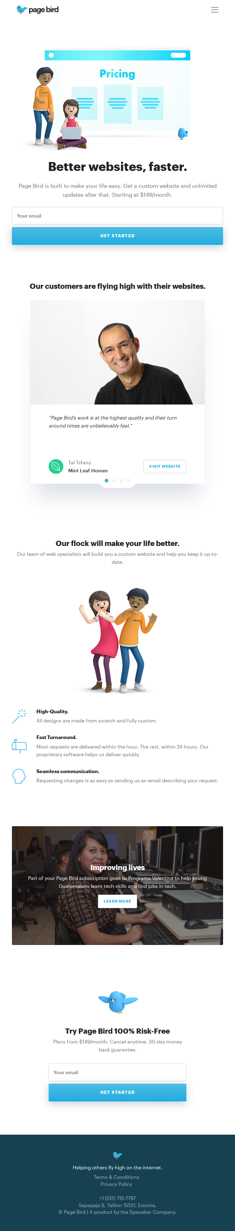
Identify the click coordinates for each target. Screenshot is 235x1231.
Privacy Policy (116, 1184)
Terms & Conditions (116, 1177)
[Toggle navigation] (215, 10)
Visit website (165, 466)
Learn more (117, 901)
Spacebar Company (152, 1212)
